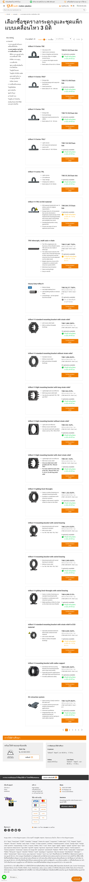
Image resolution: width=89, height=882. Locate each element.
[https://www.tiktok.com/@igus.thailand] (19, 830)
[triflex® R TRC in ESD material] (33, 210)
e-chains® (15, 14)
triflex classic (14, 81)
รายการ (40, 39)
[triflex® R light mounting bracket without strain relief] (33, 429)
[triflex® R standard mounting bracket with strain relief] (33, 327)
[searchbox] (43, 10)
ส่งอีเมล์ (27, 757)
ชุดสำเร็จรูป (11, 93)
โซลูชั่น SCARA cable (16, 73)
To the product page (70, 64)
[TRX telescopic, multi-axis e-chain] (33, 248)
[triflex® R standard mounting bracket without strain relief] (33, 361)
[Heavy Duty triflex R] (33, 291)
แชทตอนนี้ (77, 879)
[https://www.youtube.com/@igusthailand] (16, 830)
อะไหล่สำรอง (12, 96)
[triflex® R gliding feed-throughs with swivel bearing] (33, 598)
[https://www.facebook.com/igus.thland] (5, 830)
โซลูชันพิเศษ (12, 87)
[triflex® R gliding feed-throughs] (33, 497)
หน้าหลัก (8, 14)
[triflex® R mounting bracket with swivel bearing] (33, 531)
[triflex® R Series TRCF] (33, 84)
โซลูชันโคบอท (14, 70)
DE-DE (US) (82, 6)
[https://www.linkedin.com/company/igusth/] (12, 830)
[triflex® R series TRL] (33, 179)
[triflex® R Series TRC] (33, 117)
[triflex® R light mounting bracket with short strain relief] (33, 463)
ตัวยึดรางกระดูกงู (15, 59)
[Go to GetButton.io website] (4, 880)
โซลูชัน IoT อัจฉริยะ (14, 99)
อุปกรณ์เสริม (12, 90)
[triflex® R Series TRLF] (33, 147)
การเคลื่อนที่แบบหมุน (14, 84)
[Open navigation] (4, 6)
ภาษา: (38, 827)
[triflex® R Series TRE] (33, 54)
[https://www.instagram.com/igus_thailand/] (9, 830)
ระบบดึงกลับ (13, 62)
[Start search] (84, 10)
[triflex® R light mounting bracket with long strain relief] (33, 395)
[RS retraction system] (33, 705)
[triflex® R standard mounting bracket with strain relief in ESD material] (33, 635)
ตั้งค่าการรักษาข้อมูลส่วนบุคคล (65, 838)
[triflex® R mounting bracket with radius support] (33, 671)
